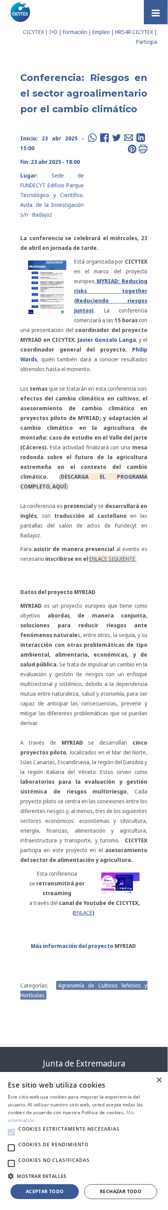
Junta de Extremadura (84, 1063)
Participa (146, 41)
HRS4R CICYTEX (134, 32)
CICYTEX (33, 32)
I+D (53, 32)
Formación (75, 32)
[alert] (84, 1139)
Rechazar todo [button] (120, 1191)
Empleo (101, 32)
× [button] (159, 1080)
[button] (11, 1132)
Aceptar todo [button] (45, 1191)
